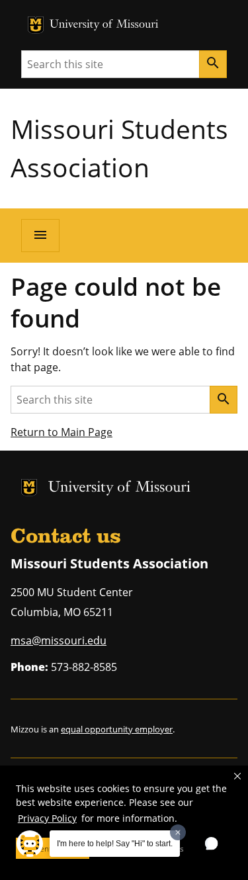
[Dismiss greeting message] (178, 832)
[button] (237, 776)
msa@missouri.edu (58, 640)
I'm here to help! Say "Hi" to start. (115, 843)
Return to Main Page (61, 432)
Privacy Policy (47, 818)
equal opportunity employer (117, 729)
